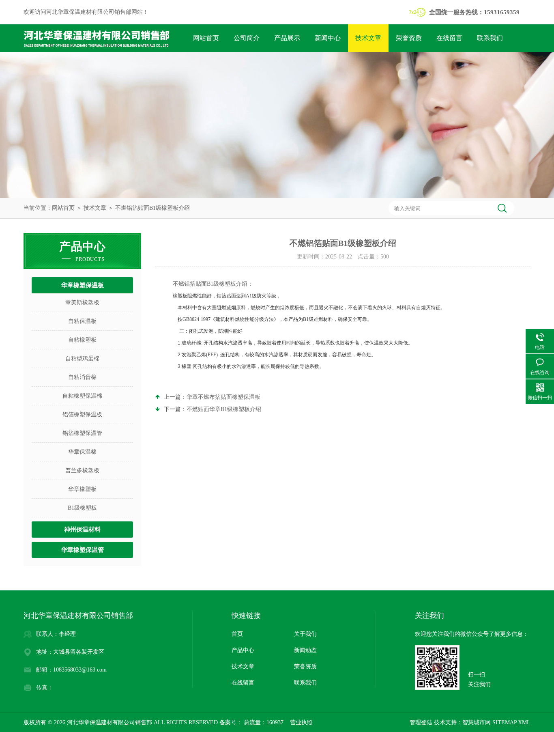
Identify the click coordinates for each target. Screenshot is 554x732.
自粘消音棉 (82, 377)
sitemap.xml (511, 722)
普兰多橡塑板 (82, 470)
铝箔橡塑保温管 (82, 433)
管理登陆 (421, 722)
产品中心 (243, 650)
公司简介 (247, 37)
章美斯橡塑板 (82, 302)
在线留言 (449, 37)
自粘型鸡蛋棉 (82, 358)
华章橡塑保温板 (82, 285)
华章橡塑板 (82, 489)
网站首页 (206, 37)
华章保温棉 (82, 452)
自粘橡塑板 (82, 340)
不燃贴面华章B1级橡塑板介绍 (224, 409)
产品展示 (287, 37)
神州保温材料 (82, 529)
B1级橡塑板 (82, 508)
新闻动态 (305, 650)
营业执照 (301, 722)
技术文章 (368, 37)
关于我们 (305, 634)
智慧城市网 (476, 722)
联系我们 (490, 37)
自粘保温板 (82, 321)
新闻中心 (328, 37)
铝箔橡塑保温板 (82, 414)
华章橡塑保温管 (82, 550)
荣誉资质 (409, 37)
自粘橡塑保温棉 (82, 396)
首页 (237, 634)
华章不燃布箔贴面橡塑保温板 (223, 397)
